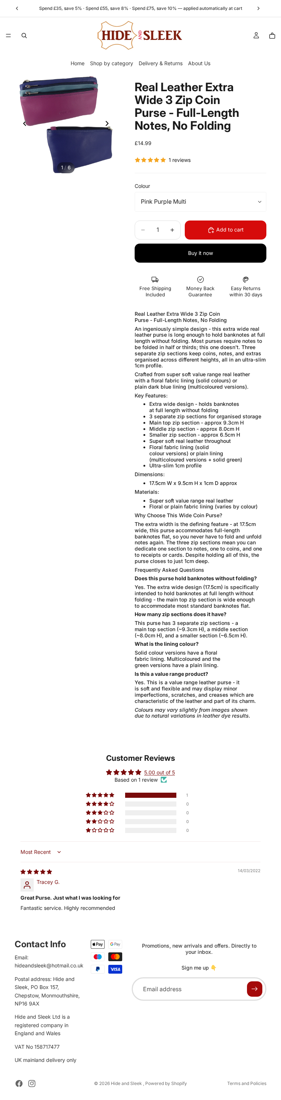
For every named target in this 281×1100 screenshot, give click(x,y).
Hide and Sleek (127, 1083)
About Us (199, 63)
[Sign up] (254, 989)
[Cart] (272, 35)
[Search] (24, 35)
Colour (142, 186)
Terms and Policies (246, 1083)
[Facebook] (19, 1083)
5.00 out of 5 (159, 772)
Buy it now (200, 253)
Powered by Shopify (166, 1083)
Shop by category (111, 63)
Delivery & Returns (161, 63)
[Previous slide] (17, 8)
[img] (36, 871)
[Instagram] (31, 1083)
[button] (100, 795)
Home (78, 63)
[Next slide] (258, 8)
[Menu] (8, 35)
